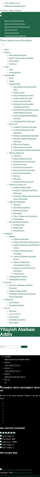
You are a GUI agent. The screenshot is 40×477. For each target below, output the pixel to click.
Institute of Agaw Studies (22, 187)
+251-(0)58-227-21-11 (12, 3)
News (11, 69)
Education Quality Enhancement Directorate (17, 27)
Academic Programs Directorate (14, 21)
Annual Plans (18, 228)
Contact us (13, 64)
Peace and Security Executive (24, 170)
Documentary (14, 317)
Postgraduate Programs (17, 279)
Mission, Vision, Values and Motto (21, 58)
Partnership (8, 299)
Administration (9, 75)
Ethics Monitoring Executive (23, 95)
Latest (6, 67)
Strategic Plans (18, 225)
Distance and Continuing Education (14, 24)
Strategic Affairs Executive (22, 98)
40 (5, 382)
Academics (8, 233)
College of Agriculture (21, 239)
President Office (15, 84)
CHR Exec (17, 156)
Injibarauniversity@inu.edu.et (14, 377)
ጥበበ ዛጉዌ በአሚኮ (15, 314)
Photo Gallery (14, 61)
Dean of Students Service (22, 159)
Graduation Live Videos (17, 320)
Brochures (12, 311)
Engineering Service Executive (24, 161)
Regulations (17, 213)
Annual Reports (19, 230)
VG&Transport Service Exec (23, 182)
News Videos (14, 322)
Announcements (15, 72)
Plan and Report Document (19, 222)
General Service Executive (23, 167)
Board (11, 78)
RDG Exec (17, 179)
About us (7, 52)
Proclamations (18, 219)
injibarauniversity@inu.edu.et (14, 6)
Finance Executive (20, 164)
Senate (11, 81)
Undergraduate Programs (18, 276)
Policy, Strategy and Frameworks (25, 216)
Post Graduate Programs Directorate (15, 36)
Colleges (12, 236)
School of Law (18, 274)
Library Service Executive (11, 33)
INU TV (7, 308)
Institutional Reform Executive (24, 121)
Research (8, 282)
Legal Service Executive (22, 101)
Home (6, 49)
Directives (17, 205)
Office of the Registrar (10, 30)
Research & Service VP (17, 184)
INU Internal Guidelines (21, 207)
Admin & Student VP (16, 153)
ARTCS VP (13, 124)
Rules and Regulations (17, 202)
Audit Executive (19, 92)
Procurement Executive (21, 173)
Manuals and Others (20, 210)
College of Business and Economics (26, 242)
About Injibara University (18, 55)
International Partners (16, 305)
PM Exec (16, 176)
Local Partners (14, 302)
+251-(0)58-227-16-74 (12, 371)
